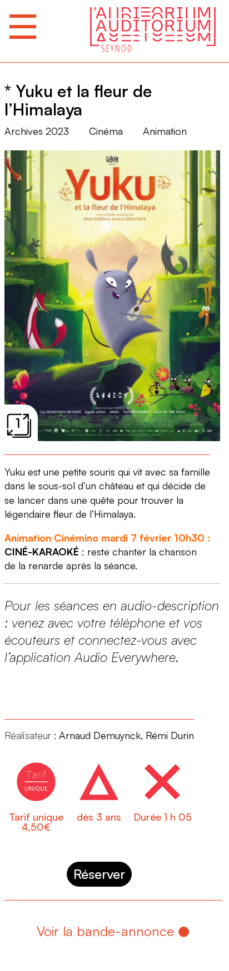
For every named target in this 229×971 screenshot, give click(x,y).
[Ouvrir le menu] (23, 26)
